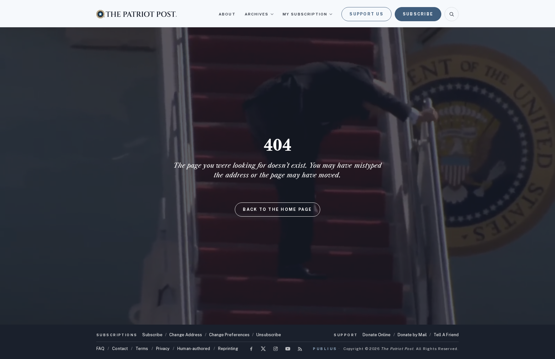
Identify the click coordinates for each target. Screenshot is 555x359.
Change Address (185, 334)
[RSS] (300, 349)
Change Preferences (229, 334)
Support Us (366, 14)
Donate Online (377, 334)
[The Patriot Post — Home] (136, 14)
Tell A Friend (446, 334)
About (227, 14)
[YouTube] (288, 349)
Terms (142, 348)
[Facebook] (251, 349)
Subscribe (418, 14)
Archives (257, 14)
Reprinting (228, 348)
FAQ (100, 348)
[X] (263, 349)
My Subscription (305, 14)
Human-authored (193, 348)
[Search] (452, 14)
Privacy (163, 348)
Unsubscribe (268, 334)
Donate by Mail (412, 334)
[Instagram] (275, 349)
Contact (120, 348)
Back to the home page (277, 209)
